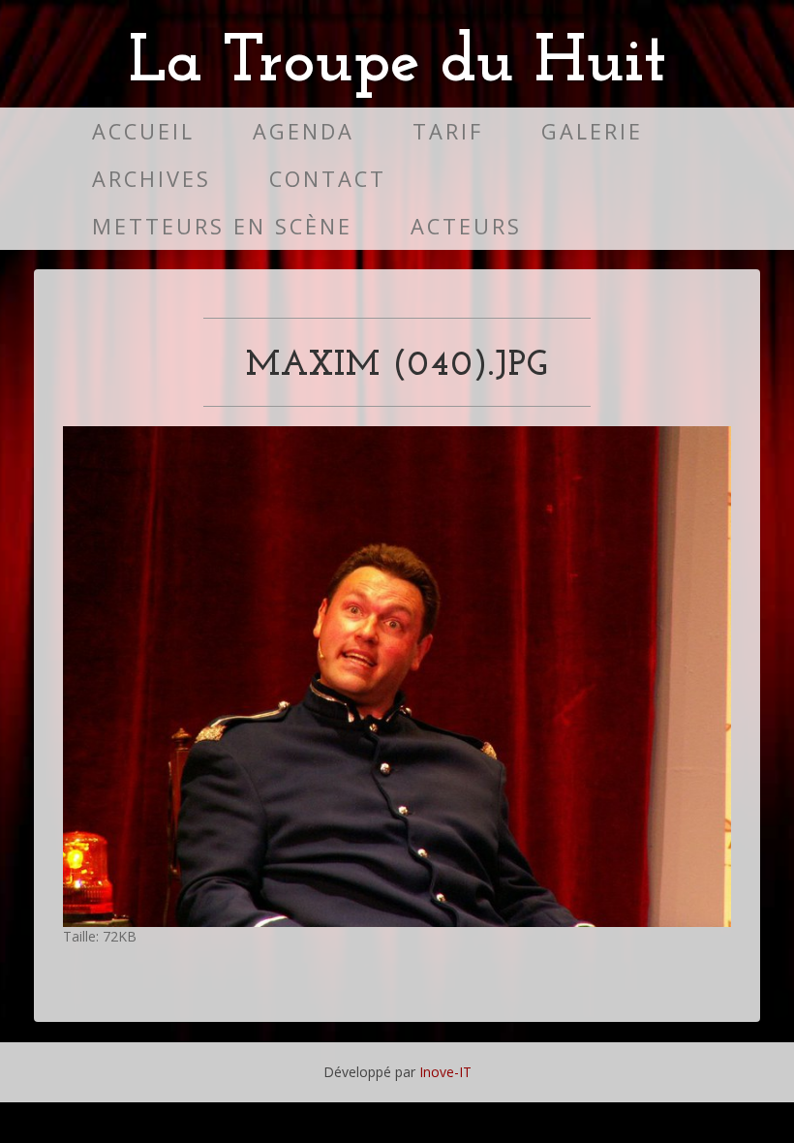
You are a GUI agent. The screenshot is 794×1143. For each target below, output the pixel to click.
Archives (151, 179)
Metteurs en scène (222, 226)
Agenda (303, 131)
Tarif (447, 131)
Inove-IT (445, 1072)
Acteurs (466, 226)
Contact (327, 179)
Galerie (592, 131)
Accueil (143, 131)
